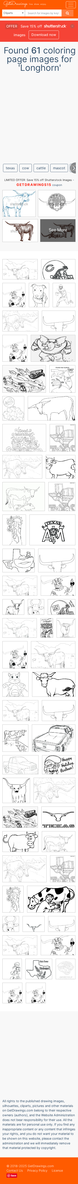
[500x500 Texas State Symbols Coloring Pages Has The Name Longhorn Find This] (13, 610)
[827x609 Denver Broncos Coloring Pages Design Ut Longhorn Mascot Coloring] (53, 351)
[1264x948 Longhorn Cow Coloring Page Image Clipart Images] (20, 844)
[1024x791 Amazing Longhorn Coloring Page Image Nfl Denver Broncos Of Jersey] (61, 609)
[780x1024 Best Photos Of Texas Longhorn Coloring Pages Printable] (64, 297)
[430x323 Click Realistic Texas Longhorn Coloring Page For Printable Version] (22, 470)
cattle (41, 168)
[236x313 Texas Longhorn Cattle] (36, 610)
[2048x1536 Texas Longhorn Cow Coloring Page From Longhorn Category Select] (20, 272)
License (57, 1170)
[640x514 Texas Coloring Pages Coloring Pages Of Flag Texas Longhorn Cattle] (52, 533)
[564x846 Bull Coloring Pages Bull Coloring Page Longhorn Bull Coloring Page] (39, 298)
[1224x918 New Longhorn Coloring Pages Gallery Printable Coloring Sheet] (24, 872)
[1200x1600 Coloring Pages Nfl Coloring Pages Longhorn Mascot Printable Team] (65, 972)
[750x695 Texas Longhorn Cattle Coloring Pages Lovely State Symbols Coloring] (18, 563)
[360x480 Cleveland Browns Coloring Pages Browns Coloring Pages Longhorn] (15, 657)
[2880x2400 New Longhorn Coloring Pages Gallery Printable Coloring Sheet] (24, 499)
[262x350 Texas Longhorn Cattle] (66, 630)
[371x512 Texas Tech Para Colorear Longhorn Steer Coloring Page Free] (12, 972)
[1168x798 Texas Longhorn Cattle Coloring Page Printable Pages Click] (51, 902)
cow (25, 168)
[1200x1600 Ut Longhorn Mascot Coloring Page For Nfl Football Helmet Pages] (12, 996)
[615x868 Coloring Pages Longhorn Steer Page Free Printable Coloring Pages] (13, 411)
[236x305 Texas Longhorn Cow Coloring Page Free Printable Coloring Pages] (15, 741)
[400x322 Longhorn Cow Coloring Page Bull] (58, 820)
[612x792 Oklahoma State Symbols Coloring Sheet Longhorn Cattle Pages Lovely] (62, 381)
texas (10, 168)
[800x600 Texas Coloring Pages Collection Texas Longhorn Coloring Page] (58, 767)
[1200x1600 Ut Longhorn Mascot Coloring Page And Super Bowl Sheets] (15, 351)
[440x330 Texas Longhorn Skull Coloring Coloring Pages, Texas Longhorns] (58, 589)
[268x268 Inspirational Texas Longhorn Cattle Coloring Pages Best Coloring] (60, 469)
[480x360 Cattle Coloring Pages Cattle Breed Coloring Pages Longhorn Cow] (20, 631)
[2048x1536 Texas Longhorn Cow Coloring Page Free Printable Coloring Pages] (20, 589)
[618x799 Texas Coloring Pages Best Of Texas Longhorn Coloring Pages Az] (62, 499)
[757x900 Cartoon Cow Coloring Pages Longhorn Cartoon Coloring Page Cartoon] (15, 687)
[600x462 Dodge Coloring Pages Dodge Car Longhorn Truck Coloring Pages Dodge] (53, 741)
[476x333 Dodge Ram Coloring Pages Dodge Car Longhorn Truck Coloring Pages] (20, 767)
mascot (59, 168)
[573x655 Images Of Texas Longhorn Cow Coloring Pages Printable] (16, 793)
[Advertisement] (39, 116)
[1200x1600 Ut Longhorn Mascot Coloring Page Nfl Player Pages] (14, 298)
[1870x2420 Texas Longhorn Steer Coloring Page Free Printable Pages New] (62, 440)
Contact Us (14, 1170)
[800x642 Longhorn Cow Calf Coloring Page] (58, 844)
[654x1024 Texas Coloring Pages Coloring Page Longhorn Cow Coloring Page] (14, 533)
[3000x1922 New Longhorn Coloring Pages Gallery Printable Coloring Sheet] (51, 411)
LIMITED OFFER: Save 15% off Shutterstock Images (38, 180)
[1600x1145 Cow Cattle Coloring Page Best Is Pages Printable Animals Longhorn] (53, 687)
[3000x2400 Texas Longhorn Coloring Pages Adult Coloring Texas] (56, 563)
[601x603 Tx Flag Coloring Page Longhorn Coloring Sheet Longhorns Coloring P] (39, 972)
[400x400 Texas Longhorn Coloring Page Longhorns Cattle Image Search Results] (33, 927)
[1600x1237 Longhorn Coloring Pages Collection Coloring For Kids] (24, 382)
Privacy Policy (37, 1170)
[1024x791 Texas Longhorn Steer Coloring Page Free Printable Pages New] (24, 441)
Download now (43, 34)
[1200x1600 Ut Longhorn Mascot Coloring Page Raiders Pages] (36, 996)
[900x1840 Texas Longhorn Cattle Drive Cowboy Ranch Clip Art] (47, 631)
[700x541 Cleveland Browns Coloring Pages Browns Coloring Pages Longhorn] (58, 272)
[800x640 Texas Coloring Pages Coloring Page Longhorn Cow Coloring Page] (58, 324)
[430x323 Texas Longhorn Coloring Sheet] (20, 324)
